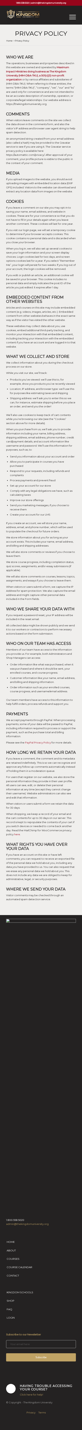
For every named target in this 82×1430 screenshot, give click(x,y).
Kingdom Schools (20, 1292)
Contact (13, 1275)
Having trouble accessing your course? (46, 1387)
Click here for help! (31, 1394)
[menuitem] (70, 17)
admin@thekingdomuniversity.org (48, 3)
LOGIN (11, 1317)
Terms (42, 1412)
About (11, 1250)
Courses (13, 1258)
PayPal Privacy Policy (38, 742)
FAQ (9, 1309)
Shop (10, 1300)
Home (11, 1241)
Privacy (31, 1412)
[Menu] (70, 17)
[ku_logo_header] (34, 17)
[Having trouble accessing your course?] (11, 1388)
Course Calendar (19, 1267)
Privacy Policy (41, 33)
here (17, 834)
